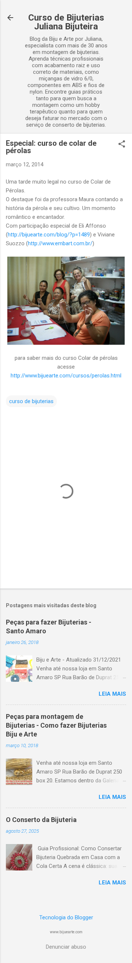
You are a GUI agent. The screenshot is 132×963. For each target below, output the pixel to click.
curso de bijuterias (31, 401)
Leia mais (112, 694)
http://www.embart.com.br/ (60, 243)
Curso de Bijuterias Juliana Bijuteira (66, 22)
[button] (121, 145)
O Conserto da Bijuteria (41, 819)
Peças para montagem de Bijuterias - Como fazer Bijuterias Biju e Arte (56, 725)
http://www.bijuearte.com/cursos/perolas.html (66, 375)
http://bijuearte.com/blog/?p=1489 (49, 234)
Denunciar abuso (66, 947)
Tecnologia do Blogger (66, 917)
